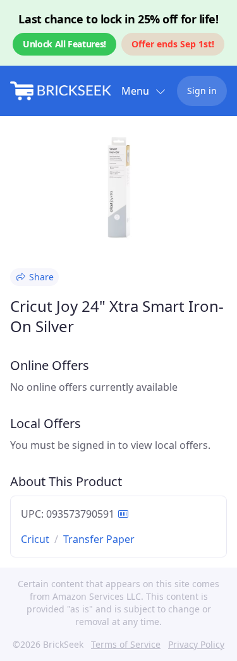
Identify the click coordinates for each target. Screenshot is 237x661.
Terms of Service (126, 644)
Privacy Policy (196, 644)
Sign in (202, 91)
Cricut (35, 539)
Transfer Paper (99, 539)
